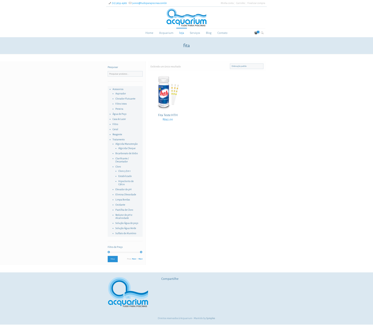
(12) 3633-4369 (119, 3)
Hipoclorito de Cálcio (126, 183)
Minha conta (227, 3)
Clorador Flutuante (125, 98)
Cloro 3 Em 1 (124, 171)
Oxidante (120, 205)
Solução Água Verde (125, 228)
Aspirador (120, 93)
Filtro (115, 124)
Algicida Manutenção (126, 144)
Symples (210, 318)
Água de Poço (119, 114)
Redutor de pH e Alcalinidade (123, 216)
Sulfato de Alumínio (125, 233)
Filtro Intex (121, 104)
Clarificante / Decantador (122, 160)
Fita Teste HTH (168, 115)
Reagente (117, 134)
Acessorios (117, 89)
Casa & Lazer (119, 119)
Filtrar (113, 259)
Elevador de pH (123, 189)
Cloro (118, 166)
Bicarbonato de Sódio (126, 153)
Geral (115, 129)
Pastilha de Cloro (124, 210)
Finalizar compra (256, 3)
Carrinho (240, 3)
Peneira (119, 109)
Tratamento (118, 139)
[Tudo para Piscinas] (186, 17)
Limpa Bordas (122, 199)
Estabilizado (125, 176)
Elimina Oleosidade (125, 194)
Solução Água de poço (126, 223)
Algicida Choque (127, 148)
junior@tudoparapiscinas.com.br (149, 3)
